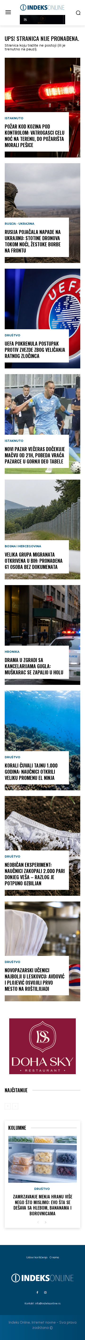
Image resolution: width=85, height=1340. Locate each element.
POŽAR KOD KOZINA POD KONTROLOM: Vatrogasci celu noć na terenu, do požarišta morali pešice (34, 135)
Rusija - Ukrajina (19, 223)
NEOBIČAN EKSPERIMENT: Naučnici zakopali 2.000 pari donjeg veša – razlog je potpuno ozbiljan (35, 874)
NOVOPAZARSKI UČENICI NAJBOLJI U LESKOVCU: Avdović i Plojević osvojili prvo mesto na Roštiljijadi (34, 979)
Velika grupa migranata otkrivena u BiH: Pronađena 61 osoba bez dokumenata (34, 560)
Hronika (12, 651)
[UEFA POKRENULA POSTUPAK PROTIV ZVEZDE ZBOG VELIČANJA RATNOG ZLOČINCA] (42, 318)
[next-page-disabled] (15, 1106)
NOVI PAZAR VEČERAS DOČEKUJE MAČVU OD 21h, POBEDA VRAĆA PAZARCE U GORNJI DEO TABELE (35, 455)
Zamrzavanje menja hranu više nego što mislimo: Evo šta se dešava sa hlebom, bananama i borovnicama (42, 1204)
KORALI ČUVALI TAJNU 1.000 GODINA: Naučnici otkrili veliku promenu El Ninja (31, 771)
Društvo (12, 335)
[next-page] (45, 1223)
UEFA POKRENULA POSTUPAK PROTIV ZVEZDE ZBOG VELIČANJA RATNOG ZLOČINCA (35, 349)
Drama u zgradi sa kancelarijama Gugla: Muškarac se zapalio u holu (34, 666)
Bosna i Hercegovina (23, 546)
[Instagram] (45, 1293)
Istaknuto (14, 118)
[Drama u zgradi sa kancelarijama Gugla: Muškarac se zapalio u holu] (42, 635)
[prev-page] (8, 1106)
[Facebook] (37, 1293)
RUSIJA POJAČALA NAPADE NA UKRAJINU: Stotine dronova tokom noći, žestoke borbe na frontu (33, 241)
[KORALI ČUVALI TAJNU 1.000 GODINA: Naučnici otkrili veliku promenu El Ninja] (42, 740)
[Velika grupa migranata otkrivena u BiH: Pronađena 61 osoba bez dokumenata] (42, 529)
